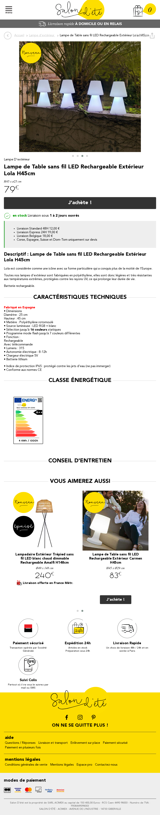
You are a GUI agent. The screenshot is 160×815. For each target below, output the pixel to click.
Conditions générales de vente (26, 764)
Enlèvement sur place (85, 743)
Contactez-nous (106, 764)
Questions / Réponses (20, 743)
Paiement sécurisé (115, 743)
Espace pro (84, 764)
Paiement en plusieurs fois (23, 747)
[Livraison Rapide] (80, 27)
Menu (9, 10)
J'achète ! (80, 202)
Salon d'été (80, 10)
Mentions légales (62, 764)
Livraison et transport (53, 743)
